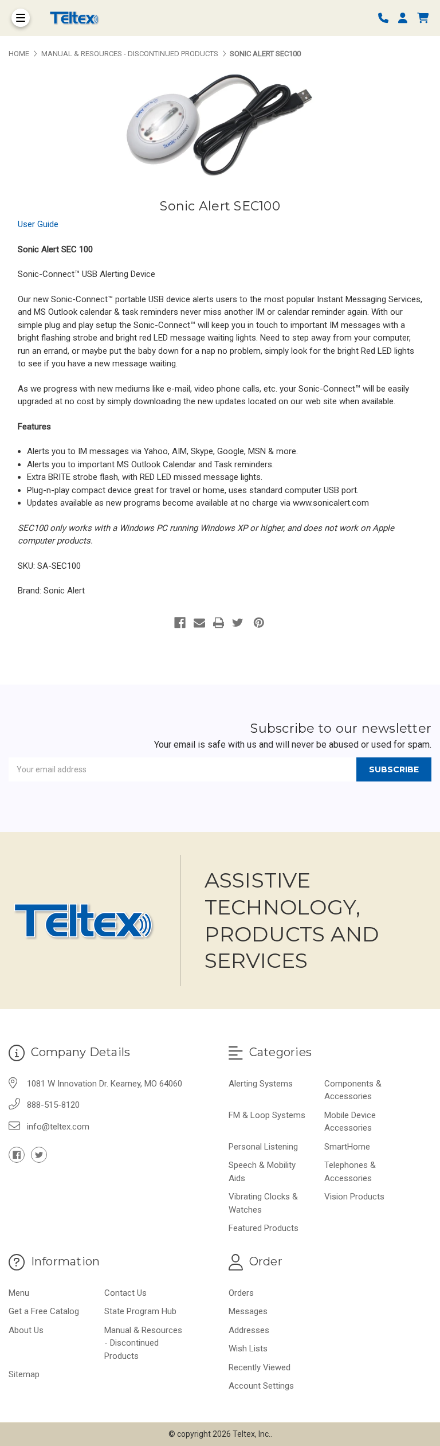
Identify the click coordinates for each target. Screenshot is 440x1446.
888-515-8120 (53, 1105)
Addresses (249, 1330)
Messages (248, 1311)
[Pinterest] (259, 623)
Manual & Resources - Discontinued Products (143, 1343)
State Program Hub (140, 1311)
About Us (26, 1330)
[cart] (423, 18)
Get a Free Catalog (44, 1311)
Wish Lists (248, 1348)
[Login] (406, 18)
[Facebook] (180, 623)
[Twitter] (237, 623)
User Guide (38, 224)
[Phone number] (387, 18)
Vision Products (354, 1196)
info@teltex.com (58, 1126)
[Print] (219, 623)
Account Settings (261, 1386)
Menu (19, 1293)
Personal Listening (263, 1147)
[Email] (199, 623)
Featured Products (263, 1228)
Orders (241, 1293)
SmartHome (347, 1147)
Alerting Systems (261, 1083)
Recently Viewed (259, 1367)
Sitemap (24, 1374)
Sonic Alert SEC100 (220, 206)
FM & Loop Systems (267, 1115)
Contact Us (125, 1293)
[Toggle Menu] (20, 18)
